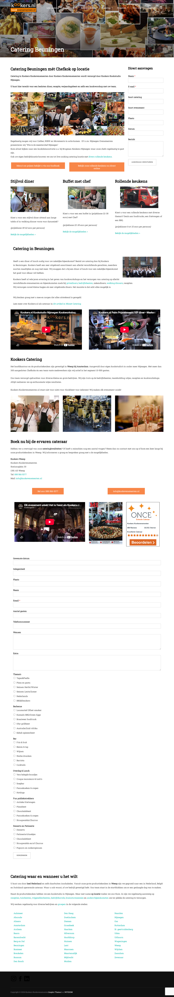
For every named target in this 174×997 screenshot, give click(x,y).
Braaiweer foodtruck (26, 719)
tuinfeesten (25, 897)
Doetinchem (70, 917)
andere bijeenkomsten (98, 897)
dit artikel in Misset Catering (67, 303)
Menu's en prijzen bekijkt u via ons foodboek (38, 165)
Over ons (137, 8)
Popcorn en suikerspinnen (29, 847)
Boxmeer (18, 949)
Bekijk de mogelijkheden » (23, 234)
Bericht (131, 139)
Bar (14, 738)
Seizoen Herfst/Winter (27, 687)
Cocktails (21, 764)
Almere (17, 921)
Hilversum (69, 933)
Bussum (17, 957)
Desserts (21, 829)
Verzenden (22, 855)
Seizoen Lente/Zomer (27, 691)
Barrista (20, 760)
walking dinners (115, 283)
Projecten (121, 8)
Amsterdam (19, 925)
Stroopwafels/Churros (27, 820)
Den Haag (68, 913)
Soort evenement (136, 107)
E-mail (132, 86)
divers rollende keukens (100, 156)
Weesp (118, 945)
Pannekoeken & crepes (27, 788)
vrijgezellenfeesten (41, 897)
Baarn (16, 933)
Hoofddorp (69, 937)
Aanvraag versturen (142, 162)
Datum (131, 129)
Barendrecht (20, 937)
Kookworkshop (88, 8)
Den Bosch (19, 961)
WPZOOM (69, 992)
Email (16, 600)
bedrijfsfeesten (86, 283)
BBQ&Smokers (23, 700)
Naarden (119, 913)
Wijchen (119, 949)
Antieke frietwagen (26, 802)
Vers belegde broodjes (27, 774)
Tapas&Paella (23, 678)
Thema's (17, 674)
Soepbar (20, 783)
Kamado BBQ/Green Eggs (29, 714)
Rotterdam (120, 925)
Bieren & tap (22, 747)
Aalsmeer (18, 913)
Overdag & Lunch (21, 770)
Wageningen (121, 941)
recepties (15, 897)
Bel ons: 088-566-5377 (48, 491)
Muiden (68, 961)
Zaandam (119, 953)
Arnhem (18, 929)
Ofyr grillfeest (23, 723)
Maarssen (69, 949)
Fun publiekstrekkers (23, 798)
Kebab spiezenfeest (26, 732)
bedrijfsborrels (58, 897)
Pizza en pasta (23, 682)
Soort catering (135, 97)
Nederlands (22, 696)
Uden (117, 933)
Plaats (131, 118)
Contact (151, 8)
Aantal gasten (20, 611)
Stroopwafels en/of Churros (30, 843)
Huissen (68, 941)
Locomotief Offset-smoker (29, 710)
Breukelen (18, 953)
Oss (116, 921)
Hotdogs (21, 792)
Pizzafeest (21, 806)
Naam (131, 76)
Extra (15, 653)
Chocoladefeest (24, 811)
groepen (62, 904)
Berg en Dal (19, 941)
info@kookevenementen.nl (29, 478)
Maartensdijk (70, 953)
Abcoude (18, 917)
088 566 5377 (20, 474)
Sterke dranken (24, 756)
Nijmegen (119, 917)
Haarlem (68, 929)
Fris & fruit (22, 742)
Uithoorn (119, 937)
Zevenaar (119, 957)
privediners (72, 283)
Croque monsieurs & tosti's (29, 779)
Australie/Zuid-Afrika (27, 728)
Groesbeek (69, 925)
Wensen (17, 632)
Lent (66, 945)
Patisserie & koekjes (26, 834)
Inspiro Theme (54, 992)
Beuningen (19, 945)
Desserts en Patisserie (23, 826)
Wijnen (20, 751)
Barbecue (17, 706)
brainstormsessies (75, 897)
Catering (106, 8)
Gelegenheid (19, 569)
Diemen (67, 921)
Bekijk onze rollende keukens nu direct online (97, 167)
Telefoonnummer (21, 621)
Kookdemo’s (68, 8)
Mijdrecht (68, 957)
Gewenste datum (21, 558)
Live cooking (53, 8)
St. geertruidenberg (124, 929)
